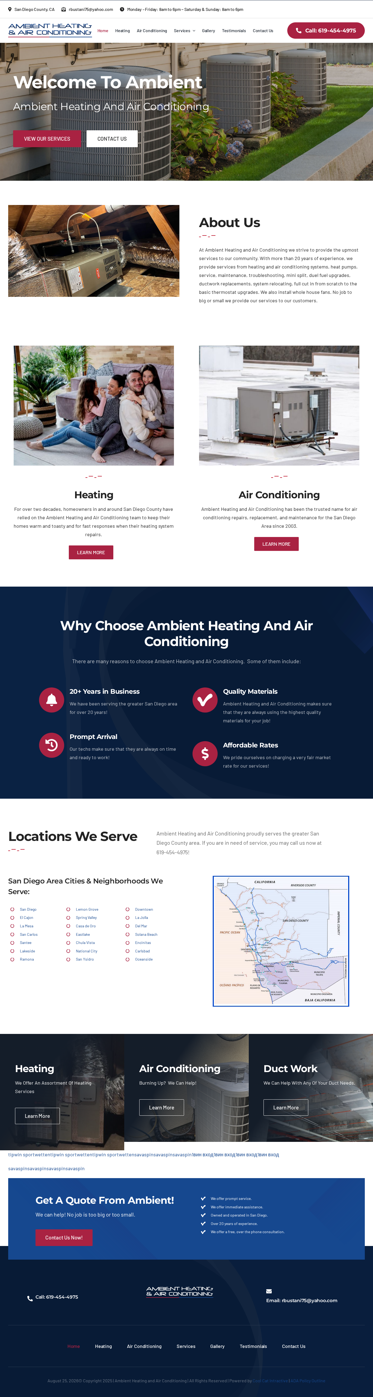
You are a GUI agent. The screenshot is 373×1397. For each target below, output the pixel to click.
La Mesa (26, 926)
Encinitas (143, 942)
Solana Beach (146, 934)
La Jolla (141, 917)
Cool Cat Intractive (270, 1380)
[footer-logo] (179, 1289)
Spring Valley (86, 917)
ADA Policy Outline (308, 1380)
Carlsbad (142, 951)
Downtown (144, 909)
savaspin (143, 1154)
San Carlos (29, 934)
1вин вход (203, 1154)
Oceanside (144, 959)
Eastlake (83, 934)
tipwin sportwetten (29, 1154)
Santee (25, 942)
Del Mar (141, 926)
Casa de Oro (86, 926)
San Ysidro (85, 959)
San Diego (28, 909)
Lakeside (27, 951)
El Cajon (26, 917)
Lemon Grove (87, 909)
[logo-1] (50, 26)
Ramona (27, 959)
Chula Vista (85, 942)
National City (86, 951)
